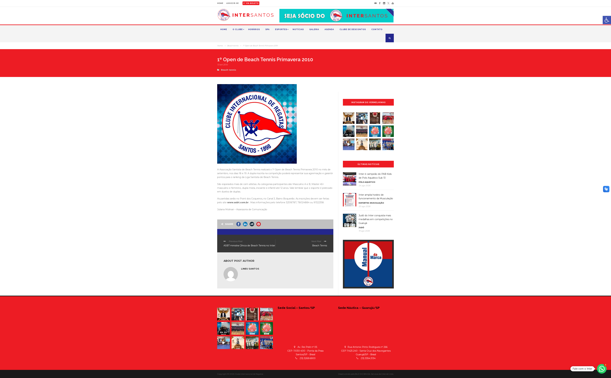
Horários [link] (254, 29)
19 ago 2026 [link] (364, 231)
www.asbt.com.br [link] (238, 202)
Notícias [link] (298, 29)
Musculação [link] (377, 203)
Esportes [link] (281, 29)
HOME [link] (220, 3)
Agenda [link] (329, 29)
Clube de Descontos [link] (353, 29)
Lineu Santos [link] (250, 268)
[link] (607, 20)
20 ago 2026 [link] (364, 206)
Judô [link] (361, 227)
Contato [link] (377, 29)
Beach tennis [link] (232, 46)
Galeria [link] (314, 29)
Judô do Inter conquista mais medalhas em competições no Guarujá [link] (376, 219)
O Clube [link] (238, 29)
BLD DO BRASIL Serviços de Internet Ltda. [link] (374, 374)
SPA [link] (267, 29)
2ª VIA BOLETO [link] (251, 3)
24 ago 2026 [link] (364, 185)
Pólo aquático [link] (367, 182)
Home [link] (223, 29)
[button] (602, 369)
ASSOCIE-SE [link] (232, 3)
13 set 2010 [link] (222, 64)
